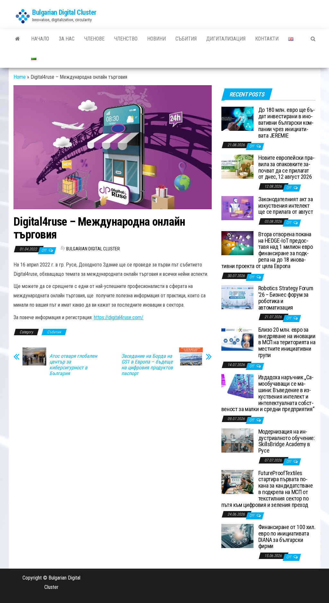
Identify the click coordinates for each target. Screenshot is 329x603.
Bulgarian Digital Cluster (64, 12)
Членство (126, 39)
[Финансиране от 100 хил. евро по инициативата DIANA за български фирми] (237, 536)
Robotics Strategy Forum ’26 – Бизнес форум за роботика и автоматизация (285, 297)
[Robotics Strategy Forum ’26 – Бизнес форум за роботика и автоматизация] (237, 297)
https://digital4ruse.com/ (118, 317)
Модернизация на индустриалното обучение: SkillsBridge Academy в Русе (286, 441)
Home (19, 77)
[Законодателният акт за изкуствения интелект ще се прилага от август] (237, 207)
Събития (186, 39)
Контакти (267, 39)
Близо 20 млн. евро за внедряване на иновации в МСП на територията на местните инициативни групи (287, 342)
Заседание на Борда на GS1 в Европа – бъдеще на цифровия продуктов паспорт (147, 364)
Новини (156, 39)
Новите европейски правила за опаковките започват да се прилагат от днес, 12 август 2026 (286, 167)
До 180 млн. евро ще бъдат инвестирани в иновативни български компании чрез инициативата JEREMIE (286, 122)
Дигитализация (225, 39)
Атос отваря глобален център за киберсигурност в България (73, 364)
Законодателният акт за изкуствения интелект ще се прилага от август (285, 205)
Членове (94, 39)
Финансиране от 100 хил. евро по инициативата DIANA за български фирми (287, 536)
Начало (40, 39)
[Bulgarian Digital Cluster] (17, 39)
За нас (67, 39)
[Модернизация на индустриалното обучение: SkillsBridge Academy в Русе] (237, 440)
